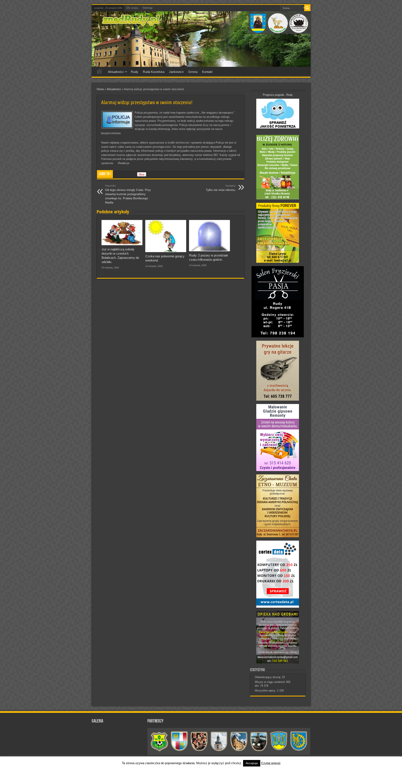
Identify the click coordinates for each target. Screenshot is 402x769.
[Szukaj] (307, 8)
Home (100, 89)
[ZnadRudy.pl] (131, 24)
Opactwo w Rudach (239, 741)
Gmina (192, 72)
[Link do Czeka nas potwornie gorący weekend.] (166, 236)
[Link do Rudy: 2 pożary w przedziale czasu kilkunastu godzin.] (209, 235)
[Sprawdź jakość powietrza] (277, 127)
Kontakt (207, 72)
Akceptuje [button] (252, 763)
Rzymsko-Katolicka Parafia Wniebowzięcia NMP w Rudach (219, 741)
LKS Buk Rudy (159, 741)
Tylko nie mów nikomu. (221, 188)
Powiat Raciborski (179, 741)
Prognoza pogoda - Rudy (278, 94)
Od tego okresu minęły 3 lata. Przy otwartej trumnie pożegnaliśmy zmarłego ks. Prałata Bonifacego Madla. (128, 194)
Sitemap (147, 7)
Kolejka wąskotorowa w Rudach (259, 741)
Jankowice (176, 72)
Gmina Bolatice (279, 741)
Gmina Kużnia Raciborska (299, 741)
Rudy (134, 72)
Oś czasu (132, 7)
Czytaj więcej (270, 763)
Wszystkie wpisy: (266, 690)
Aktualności (116, 72)
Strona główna (99, 72)
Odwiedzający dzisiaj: (268, 677)
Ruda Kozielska (153, 72)
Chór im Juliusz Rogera (199, 741)
